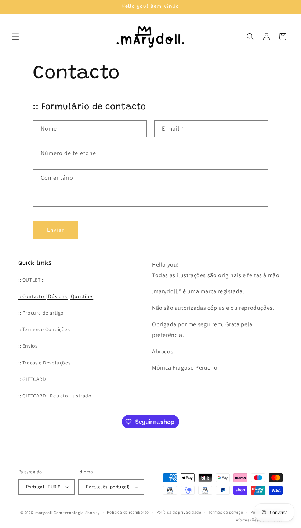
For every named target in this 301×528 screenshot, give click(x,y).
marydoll (44, 512)
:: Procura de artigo (41, 312)
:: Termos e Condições (44, 329)
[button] (15, 37)
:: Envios (27, 345)
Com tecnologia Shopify (76, 512)
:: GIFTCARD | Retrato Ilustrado (55, 395)
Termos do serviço (225, 512)
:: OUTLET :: (31, 279)
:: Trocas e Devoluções (44, 362)
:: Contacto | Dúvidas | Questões (55, 296)
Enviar (55, 229)
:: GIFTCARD (32, 379)
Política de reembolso (128, 512)
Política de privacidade (178, 512)
